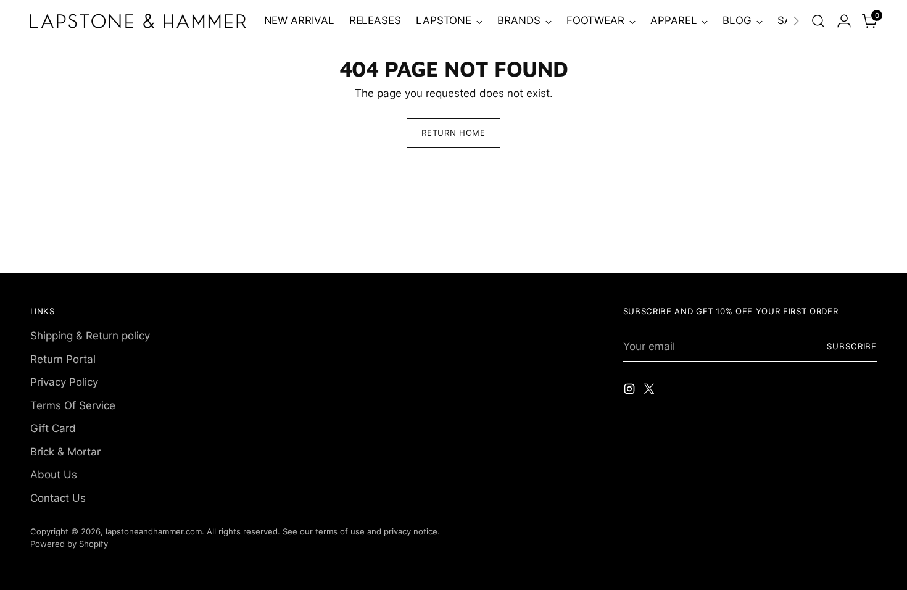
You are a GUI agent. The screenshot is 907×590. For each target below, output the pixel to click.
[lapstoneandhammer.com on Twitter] (650, 391)
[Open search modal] (818, 21)
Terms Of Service (72, 405)
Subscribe (852, 346)
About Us (53, 474)
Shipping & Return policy (90, 336)
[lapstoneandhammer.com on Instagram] (630, 391)
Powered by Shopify (69, 544)
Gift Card (53, 428)
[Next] (796, 21)
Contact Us (58, 498)
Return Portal (63, 359)
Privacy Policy (64, 382)
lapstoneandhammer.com (154, 531)
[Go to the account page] (844, 21)
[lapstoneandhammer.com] (138, 21)
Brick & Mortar (65, 452)
